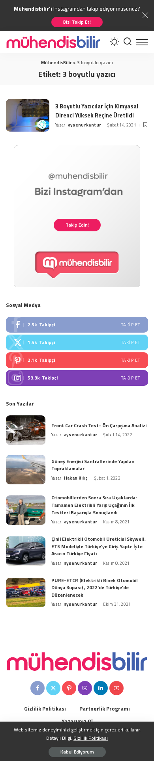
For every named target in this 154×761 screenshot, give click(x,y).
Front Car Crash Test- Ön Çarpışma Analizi (98, 425)
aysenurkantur (84, 125)
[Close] (145, 15)
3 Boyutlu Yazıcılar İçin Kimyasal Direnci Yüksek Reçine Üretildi (96, 111)
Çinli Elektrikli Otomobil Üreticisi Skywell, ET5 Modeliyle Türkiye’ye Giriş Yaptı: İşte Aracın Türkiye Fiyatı (98, 546)
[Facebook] (77, 325)
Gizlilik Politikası (90, 738)
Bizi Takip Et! (77, 22)
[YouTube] (116, 688)
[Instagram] (77, 378)
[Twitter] (77, 342)
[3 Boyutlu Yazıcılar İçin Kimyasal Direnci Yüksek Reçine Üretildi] (27, 115)
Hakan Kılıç (76, 478)
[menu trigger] (142, 42)
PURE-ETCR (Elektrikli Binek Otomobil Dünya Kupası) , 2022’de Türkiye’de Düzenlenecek (94, 588)
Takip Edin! (77, 225)
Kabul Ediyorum (77, 751)
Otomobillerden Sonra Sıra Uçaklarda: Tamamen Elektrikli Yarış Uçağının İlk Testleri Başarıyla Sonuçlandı (94, 505)
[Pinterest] (77, 360)
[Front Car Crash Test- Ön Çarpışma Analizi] (25, 430)
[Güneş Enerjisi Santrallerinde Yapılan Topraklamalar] (25, 469)
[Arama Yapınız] (127, 42)
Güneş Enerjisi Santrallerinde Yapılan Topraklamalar (92, 465)
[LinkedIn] (101, 688)
